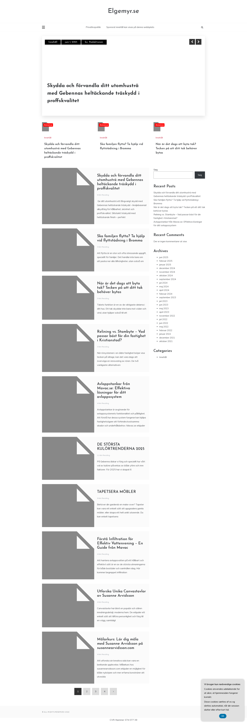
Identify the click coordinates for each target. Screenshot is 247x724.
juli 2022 (163, 319)
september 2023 (167, 297)
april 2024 (164, 290)
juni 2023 (163, 304)
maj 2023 (164, 308)
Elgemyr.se (123, 11)
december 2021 (167, 337)
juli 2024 (163, 282)
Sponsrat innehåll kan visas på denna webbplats (130, 27)
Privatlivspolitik (93, 27)
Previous (192, 42)
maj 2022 (164, 326)
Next (198, 42)
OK (222, 716)
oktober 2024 (166, 275)
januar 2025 (165, 264)
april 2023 (164, 312)
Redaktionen (96, 42)
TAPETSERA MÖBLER (116, 492)
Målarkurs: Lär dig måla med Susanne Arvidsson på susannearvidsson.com (120, 643)
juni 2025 (163, 257)
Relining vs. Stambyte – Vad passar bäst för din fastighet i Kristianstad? (121, 336)
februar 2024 (165, 293)
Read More (193, 93)
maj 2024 (164, 286)
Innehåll (52, 42)
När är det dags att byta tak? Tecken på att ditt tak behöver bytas (176, 148)
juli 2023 (163, 301)
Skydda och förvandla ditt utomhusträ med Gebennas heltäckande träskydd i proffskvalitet (93, 93)
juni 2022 (163, 323)
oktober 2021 (166, 341)
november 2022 (167, 315)
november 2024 (167, 272)
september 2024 (167, 279)
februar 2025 (165, 261)
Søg (156, 169)
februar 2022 (165, 330)
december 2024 (167, 268)
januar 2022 (165, 334)
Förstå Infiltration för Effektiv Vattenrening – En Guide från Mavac (120, 543)
